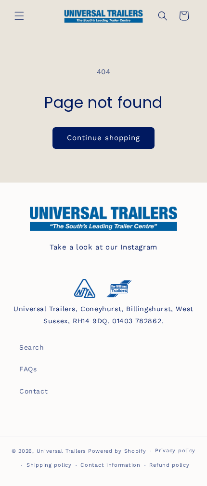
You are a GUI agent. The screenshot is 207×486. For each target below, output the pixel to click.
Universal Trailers (62, 451)
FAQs (28, 369)
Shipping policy (49, 465)
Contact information (110, 465)
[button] (19, 15)
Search (31, 347)
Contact (33, 391)
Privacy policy (175, 450)
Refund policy (169, 465)
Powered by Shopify (117, 451)
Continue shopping (103, 137)
